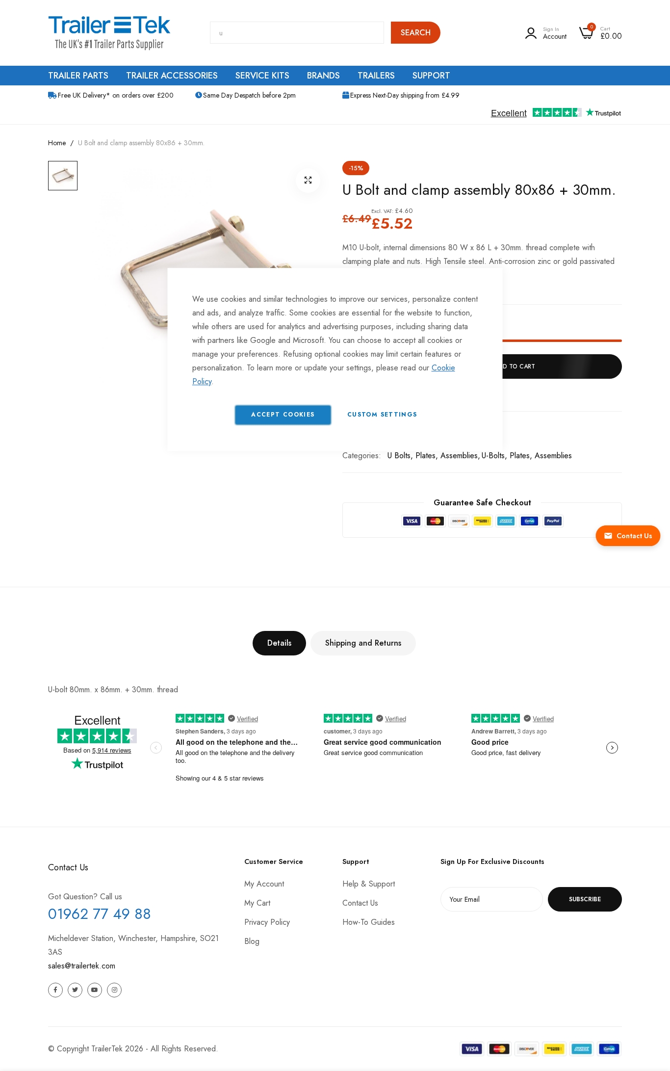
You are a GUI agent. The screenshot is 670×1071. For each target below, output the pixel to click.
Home (57, 143)
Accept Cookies (282, 414)
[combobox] (297, 33)
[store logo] (109, 32)
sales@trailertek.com (81, 965)
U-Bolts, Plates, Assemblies (527, 455)
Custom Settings (382, 414)
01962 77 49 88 (99, 913)
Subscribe (585, 899)
